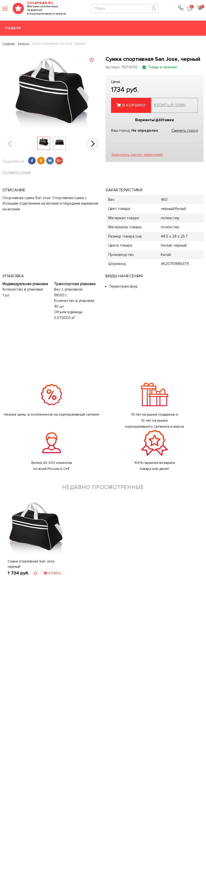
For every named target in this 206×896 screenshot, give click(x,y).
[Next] (92, 143)
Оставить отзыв (17, 172)
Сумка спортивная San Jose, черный (31, 564)
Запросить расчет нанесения (137, 154)
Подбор (13, 28)
